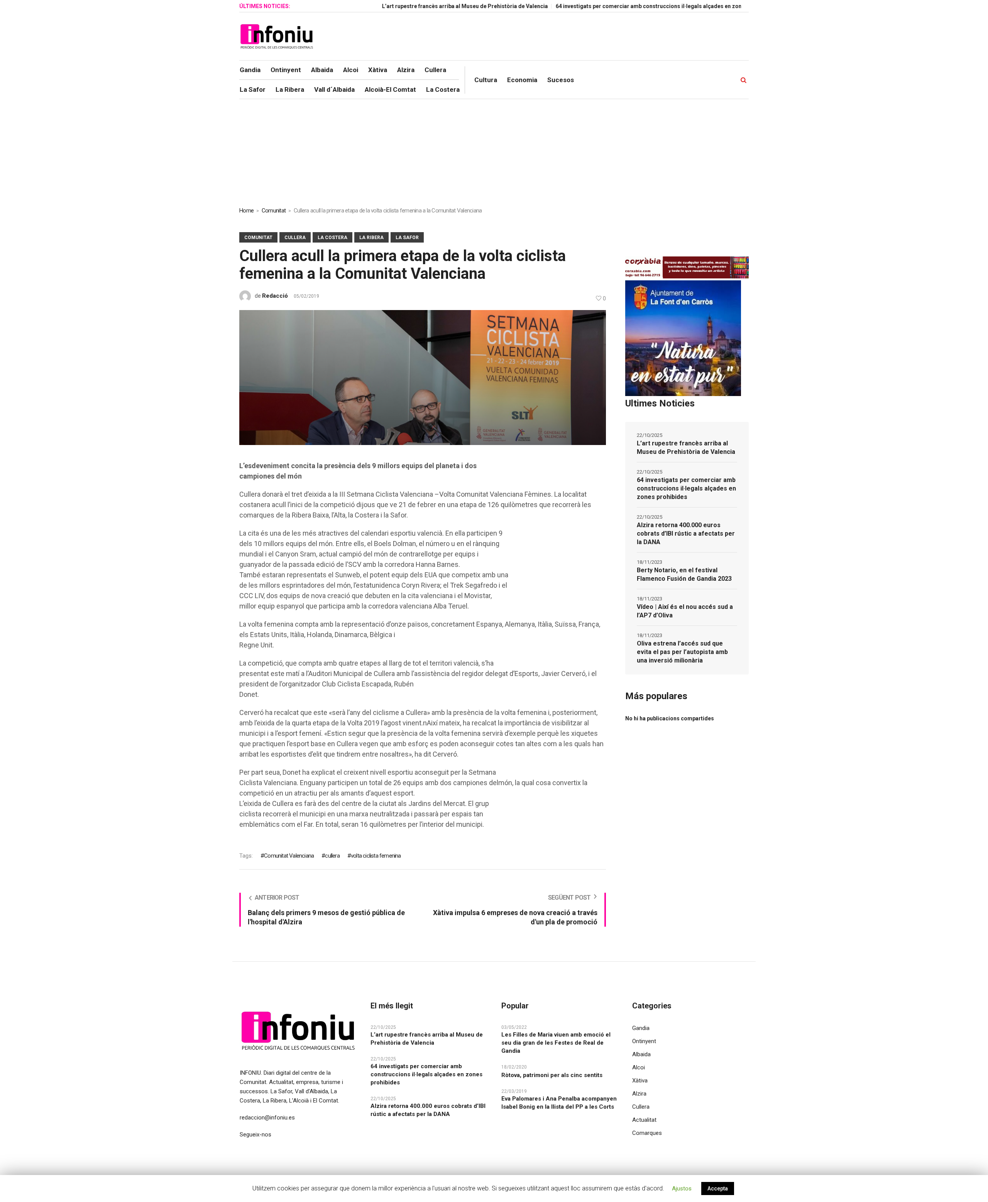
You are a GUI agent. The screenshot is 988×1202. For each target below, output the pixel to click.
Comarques (647, 1133)
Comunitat (274, 210)
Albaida (641, 1054)
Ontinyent (644, 1041)
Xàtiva (640, 1080)
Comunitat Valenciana (289, 855)
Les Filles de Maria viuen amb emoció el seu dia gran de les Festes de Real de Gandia (556, 1042)
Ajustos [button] (682, 1188)
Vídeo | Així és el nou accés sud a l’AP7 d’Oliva (685, 611)
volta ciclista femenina (376, 855)
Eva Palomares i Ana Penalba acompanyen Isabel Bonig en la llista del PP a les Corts (559, 1102)
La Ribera (371, 237)
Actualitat (644, 1119)
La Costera (332, 237)
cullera (332, 855)
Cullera (295, 237)
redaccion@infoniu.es (267, 1117)
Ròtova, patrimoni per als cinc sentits (551, 1075)
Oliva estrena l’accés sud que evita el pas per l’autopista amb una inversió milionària (682, 652)
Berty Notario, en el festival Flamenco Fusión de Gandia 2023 (684, 574)
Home (246, 210)
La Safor (407, 237)
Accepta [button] (717, 1188)
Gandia (641, 1028)
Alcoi (638, 1067)
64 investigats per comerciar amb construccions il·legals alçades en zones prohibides (627, 6)
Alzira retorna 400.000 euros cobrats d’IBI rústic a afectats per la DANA (686, 533)
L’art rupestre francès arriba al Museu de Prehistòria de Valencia (426, 6)
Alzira (639, 1093)
